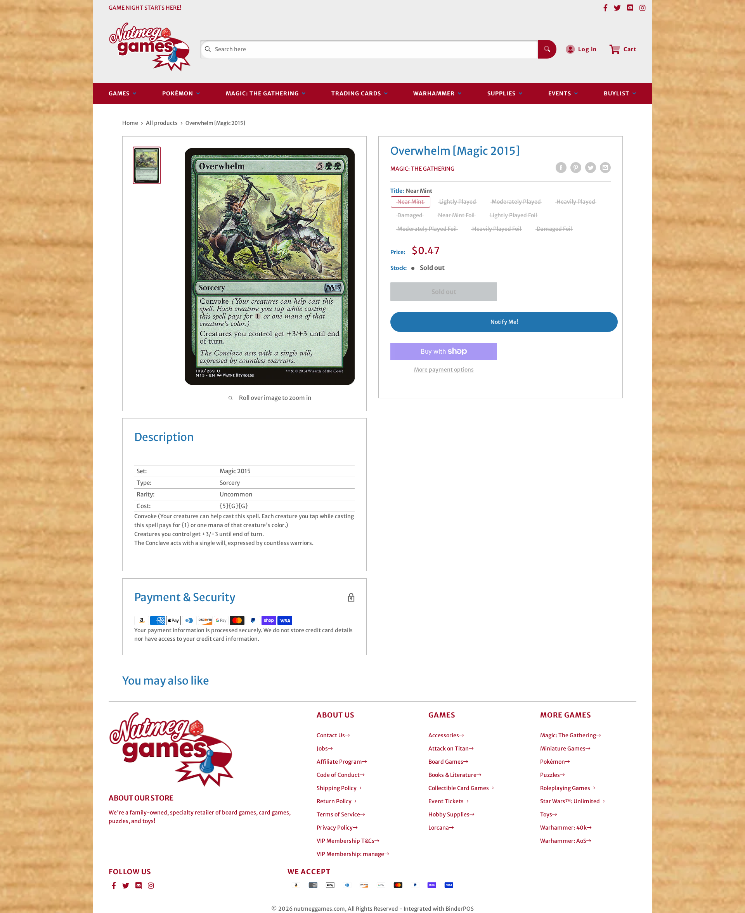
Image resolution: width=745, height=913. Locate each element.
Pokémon (179, 93)
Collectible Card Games (458, 788)
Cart (630, 49)
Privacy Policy (335, 827)
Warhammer (435, 93)
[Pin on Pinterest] (575, 167)
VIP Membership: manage (350, 854)
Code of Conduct (338, 774)
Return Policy (334, 801)
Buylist (618, 93)
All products (162, 122)
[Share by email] (605, 167)
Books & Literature (452, 774)
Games (121, 93)
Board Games (445, 761)
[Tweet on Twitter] (590, 167)
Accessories (443, 735)
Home (130, 122)
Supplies (503, 93)
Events (561, 93)
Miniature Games (563, 748)
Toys (546, 814)
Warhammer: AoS (563, 840)
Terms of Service (338, 814)
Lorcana (438, 827)
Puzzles (550, 774)
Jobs (322, 748)
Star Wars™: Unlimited (570, 801)
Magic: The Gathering (264, 93)
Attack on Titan (448, 748)
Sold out (443, 292)
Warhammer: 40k (563, 827)
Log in (587, 49)
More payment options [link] (444, 369)
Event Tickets (446, 801)
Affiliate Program (339, 761)
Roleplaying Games (565, 788)
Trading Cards (357, 93)
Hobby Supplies (449, 814)
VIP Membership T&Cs (345, 840)
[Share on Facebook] (561, 167)
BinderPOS (459, 908)
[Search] (547, 49)
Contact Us (331, 735)
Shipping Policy (337, 788)
